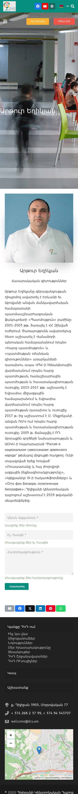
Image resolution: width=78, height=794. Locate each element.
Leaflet (37, 777)
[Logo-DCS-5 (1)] (9, 6)
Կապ (11, 673)
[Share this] (20, 608)
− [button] (10, 743)
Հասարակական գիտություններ (39, 281)
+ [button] (10, 735)
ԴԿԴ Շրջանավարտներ (27, 656)
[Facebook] (38, 6)
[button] (64, 6)
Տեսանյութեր (19, 652)
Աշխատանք (17, 687)
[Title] (52, 6)
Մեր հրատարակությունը (29, 647)
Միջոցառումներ (21, 638)
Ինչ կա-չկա (18, 634)
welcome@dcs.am (25, 721)
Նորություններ (20, 643)
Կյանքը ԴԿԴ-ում (21, 627)
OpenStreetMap (52, 777)
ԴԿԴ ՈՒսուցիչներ (22, 661)
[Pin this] (50, 608)
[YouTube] (45, 6)
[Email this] (9, 608)
